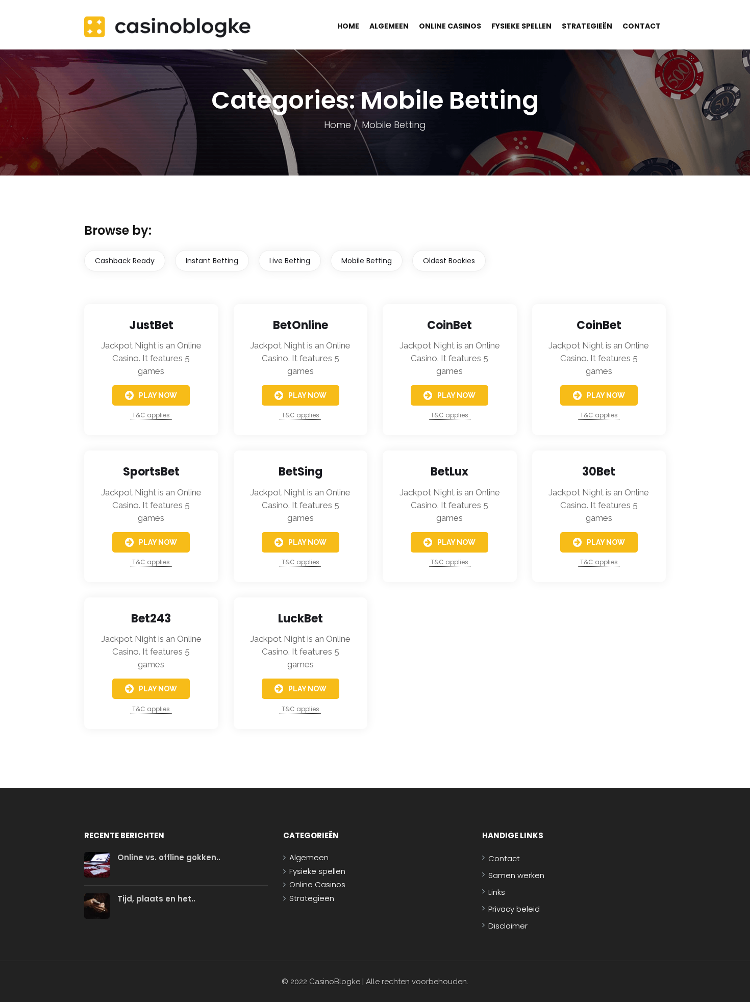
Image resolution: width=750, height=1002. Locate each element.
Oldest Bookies (449, 261)
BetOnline (300, 325)
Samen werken (516, 875)
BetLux (449, 472)
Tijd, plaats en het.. (156, 898)
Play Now (158, 395)
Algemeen (389, 26)
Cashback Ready (125, 261)
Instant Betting (212, 261)
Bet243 (151, 619)
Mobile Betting (366, 261)
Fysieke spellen (521, 26)
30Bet (598, 472)
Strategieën (587, 26)
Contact (641, 26)
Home (348, 26)
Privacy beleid (514, 909)
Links (496, 892)
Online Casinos (450, 26)
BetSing (300, 472)
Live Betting (289, 261)
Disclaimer (508, 925)
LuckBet (300, 619)
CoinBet (449, 325)
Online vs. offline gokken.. (168, 857)
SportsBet (151, 472)
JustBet (151, 325)
